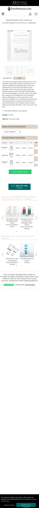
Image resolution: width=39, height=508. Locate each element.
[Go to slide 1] (16, 232)
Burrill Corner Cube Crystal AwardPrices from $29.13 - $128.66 (12, 261)
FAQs (19, 78)
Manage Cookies (9, 505)
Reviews (29, 285)
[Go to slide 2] (21, 232)
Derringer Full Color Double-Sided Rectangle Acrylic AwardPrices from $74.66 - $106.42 (26, 224)
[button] (3, 14)
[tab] (7, 78)
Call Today (19, 187)
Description (7, 78)
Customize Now (20, 172)
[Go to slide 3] (26, 232)
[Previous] (2, 218)
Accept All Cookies (26, 505)
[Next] (36, 218)
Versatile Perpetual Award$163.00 (26, 260)
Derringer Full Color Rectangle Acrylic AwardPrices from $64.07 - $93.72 (12, 223)
